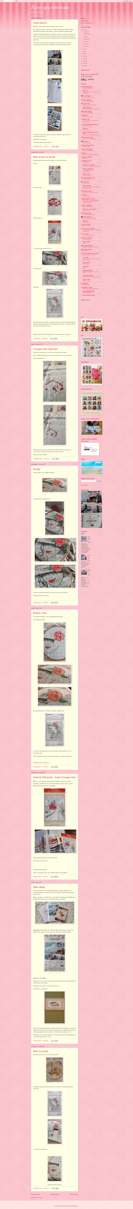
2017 (84, 58)
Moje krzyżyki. (86, 262)
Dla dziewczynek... (87, 210)
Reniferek (85, 250)
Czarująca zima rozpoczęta (45, 348)
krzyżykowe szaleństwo (88, 275)
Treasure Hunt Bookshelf (88, 206)
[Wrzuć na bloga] (53, 146)
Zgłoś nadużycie (85, 70)
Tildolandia (85, 283)
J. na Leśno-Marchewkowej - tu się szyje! (90, 133)
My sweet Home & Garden (89, 295)
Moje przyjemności (87, 100)
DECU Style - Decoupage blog (89, 209)
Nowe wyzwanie (40, 1051)
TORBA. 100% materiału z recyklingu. (91, 154)
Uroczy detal (86, 182)
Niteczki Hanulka (87, 96)
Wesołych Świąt (86, 183)
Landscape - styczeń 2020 (88, 150)
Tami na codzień (86, 279)
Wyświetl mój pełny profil (86, 23)
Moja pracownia (86, 242)
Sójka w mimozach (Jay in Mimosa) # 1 (91, 109)
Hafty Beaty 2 (86, 141)
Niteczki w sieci (86, 174)
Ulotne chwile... (86, 162)
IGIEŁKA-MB (86, 119)
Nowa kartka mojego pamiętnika (89, 218)
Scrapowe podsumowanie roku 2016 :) (91, 247)
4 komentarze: (45, 602)
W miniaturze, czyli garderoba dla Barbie (91, 134)
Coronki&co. (86, 266)
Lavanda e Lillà (86, 103)
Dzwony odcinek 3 (87, 179)
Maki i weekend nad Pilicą (88, 101)
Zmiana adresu (86, 222)
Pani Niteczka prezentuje (88, 165)
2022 (84, 30)
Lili (83, 226)
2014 (84, 65)
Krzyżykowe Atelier (87, 213)
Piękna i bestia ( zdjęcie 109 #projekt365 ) (91, 166)
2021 (84, 49)
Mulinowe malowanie (87, 238)
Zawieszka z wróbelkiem (88, 112)
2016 (84, 61)
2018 (84, 56)
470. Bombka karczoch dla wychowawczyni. (88, 170)
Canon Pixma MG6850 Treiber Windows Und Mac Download (91, 187)
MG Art (84, 153)
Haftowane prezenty (87, 157)
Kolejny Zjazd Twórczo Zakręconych (90, 288)
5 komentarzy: (45, 766)
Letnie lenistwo (40, 22)
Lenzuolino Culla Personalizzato (89, 105)
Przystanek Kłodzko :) (88, 245)
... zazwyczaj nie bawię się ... (89, 235)
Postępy (36, 468)
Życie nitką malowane (88, 86)
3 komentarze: (45, 876)
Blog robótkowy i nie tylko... (89, 199)
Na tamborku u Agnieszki (89, 228)
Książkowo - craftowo (87, 287)
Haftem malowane (87, 217)
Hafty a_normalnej (87, 205)
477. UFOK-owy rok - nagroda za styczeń (91, 276)
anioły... (84, 267)
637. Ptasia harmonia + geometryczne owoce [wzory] (90, 121)
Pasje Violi (85, 90)
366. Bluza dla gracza (87, 175)
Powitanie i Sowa (86, 146)
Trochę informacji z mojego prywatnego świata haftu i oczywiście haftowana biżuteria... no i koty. (91, 201)
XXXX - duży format (87, 149)
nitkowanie (85, 115)
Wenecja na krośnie (89, 538)
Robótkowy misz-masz (87, 88)
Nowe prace (85, 158)
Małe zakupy (39, 886)
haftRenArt (85, 221)
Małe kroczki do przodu (44, 156)
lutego (85, 44)
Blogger (76, 1206)
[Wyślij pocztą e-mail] (52, 146)
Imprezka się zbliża (87, 280)
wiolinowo (85, 21)
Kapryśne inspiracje (87, 191)
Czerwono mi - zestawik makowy (89, 138)
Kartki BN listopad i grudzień (89, 214)
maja (85, 36)
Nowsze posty (35, 1194)
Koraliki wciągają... (89, 557)
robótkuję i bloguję (87, 111)
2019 (84, 54)
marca (85, 41)
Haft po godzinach (87, 249)
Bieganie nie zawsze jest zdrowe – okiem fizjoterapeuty (91, 92)
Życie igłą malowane (50, 7)
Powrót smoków (86, 263)
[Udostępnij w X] (55, 146)
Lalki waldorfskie (87, 225)
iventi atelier (86, 257)
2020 (84, 51)
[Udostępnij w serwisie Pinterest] (58, 146)
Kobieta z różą (39, 612)
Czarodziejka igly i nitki (88, 145)
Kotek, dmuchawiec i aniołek (89, 254)
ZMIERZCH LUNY (87, 161)
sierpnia (86, 32)
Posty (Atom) (39, 1197)
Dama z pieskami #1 (87, 142)
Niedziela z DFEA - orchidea (89, 97)
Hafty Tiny (85, 128)
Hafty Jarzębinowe (87, 107)
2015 (84, 63)
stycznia (86, 46)
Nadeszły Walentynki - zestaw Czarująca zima (54, 777)
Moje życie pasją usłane (88, 169)
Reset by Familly (86, 129)
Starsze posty (74, 1194)
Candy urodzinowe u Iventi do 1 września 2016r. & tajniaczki (91, 259)
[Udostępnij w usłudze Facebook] (56, 146)
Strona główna (54, 1194)
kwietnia (86, 39)
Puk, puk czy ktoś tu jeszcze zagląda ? (91, 192)
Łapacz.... (85, 243)
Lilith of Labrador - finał (88, 116)
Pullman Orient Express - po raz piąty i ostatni (91, 272)
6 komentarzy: (45, 338)
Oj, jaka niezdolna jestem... (89, 178)
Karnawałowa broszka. (87, 125)
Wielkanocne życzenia (87, 292)
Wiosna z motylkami (87, 239)
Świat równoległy (87, 185)
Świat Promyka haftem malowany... (91, 124)
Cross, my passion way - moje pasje (91, 253)
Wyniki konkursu (86, 284)
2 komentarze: (46, 146)
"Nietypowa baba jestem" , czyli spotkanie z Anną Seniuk (91, 230)
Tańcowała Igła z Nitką (88, 137)
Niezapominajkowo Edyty (88, 291)
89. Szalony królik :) (87, 196)
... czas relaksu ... (86, 234)
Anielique (85, 195)
